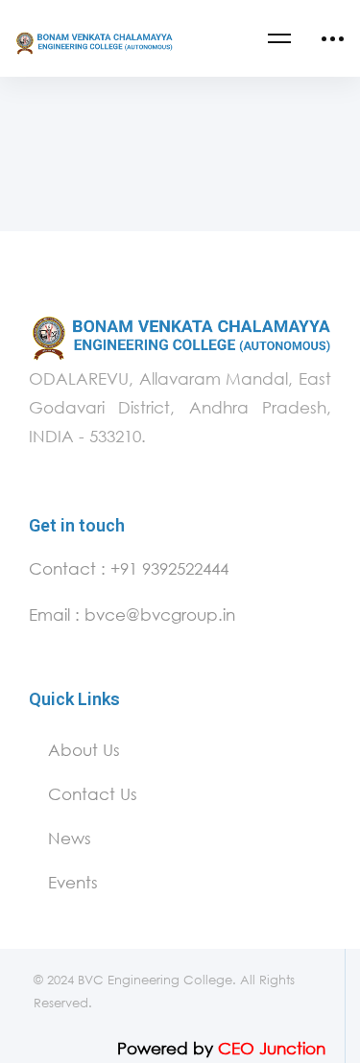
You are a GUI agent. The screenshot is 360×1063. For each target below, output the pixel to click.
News (69, 838)
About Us (84, 750)
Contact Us (92, 794)
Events (73, 882)
